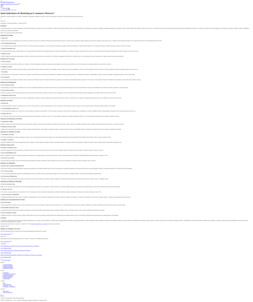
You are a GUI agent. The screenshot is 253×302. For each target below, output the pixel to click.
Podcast (10, 2)
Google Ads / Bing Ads (8, 275)
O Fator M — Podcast (7, 285)
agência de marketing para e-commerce (39, 223)
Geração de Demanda (7, 264)
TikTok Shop (6, 272)
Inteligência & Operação (8, 268)
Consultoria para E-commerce (9, 273)
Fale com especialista (14, 4)
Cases (8, 2)
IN (2, 295)
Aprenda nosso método (5, 4)
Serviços (5, 2)
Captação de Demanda (8, 265)
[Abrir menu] (2, 6)
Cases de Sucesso (6, 284)
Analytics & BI (6, 278)
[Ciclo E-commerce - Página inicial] (5, 1)
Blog (13, 2)
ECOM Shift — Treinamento (9, 286)
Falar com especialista (5, 241)
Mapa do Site (6, 291)
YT (3, 295)
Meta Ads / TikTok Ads (8, 276)
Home (2, 2)
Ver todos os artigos (6, 260)
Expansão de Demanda (8, 267)
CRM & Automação (7, 277)
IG (1, 295)
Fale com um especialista (6, 234)
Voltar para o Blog (6, 8)
